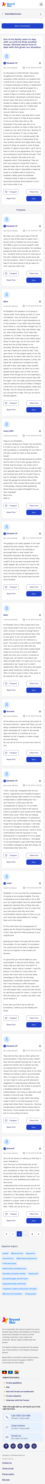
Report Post (11, 198)
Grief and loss (8, 1258)
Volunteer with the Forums (17, 1400)
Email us (16, 1435)
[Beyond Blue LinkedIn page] (34, 1447)
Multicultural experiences (27, 1258)
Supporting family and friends (14, 1284)
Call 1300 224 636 (20, 1415)
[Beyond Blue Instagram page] (20, 1447)
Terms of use (8, 1468)
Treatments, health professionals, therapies (20, 1289)
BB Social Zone (17, 1253)
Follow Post (34, 192)
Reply (34, 198)
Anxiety (5, 1253)
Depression (30, 1253)
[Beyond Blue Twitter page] (27, 1447)
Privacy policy (8, 1474)
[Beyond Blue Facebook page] (6, 1447)
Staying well (33, 1274)
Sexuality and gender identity (14, 1274)
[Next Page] (38, 1234)
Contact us (7, 1463)
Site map (6, 1480)
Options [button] (41, 14)
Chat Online (18, 1425)
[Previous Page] (6, 1234)
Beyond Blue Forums (9, 4)
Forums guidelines (14, 1383)
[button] (6, 191)
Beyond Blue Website (11, 1320)
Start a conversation (22, 26)
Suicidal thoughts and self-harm (15, 1279)
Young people (30, 1294)
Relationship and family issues (14, 1268)
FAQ (8, 1387)
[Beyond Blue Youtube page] (13, 1447)
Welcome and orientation (12, 1294)
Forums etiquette (13, 1396)
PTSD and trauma (9, 1263)
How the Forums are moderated (20, 1391)
